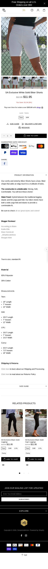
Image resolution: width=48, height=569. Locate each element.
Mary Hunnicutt (7, 232)
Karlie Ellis (5, 229)
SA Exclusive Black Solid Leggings (10, 441)
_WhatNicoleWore (8, 235)
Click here (5, 369)
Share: (4, 159)
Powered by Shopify (37, 530)
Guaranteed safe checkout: (14, 142)
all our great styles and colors (27, 211)
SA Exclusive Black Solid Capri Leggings (34, 441)
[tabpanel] (12, 440)
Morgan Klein (6, 238)
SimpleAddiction (24, 10)
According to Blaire (8, 226)
